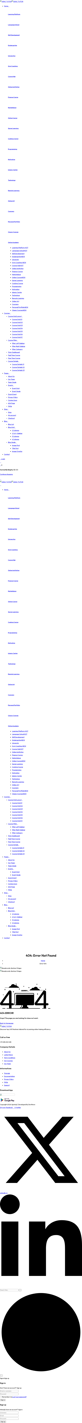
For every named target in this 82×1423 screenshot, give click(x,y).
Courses (7, 313)
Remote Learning (18, 298)
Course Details (13, 361)
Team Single (12, 382)
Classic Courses (19, 310)
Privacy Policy (13, 397)
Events (10, 385)
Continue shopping (6, 474)
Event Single (16, 391)
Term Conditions (9, 1058)
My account (12, 415)
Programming (16, 286)
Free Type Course (14, 358)
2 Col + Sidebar (17, 433)
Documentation (9, 1076)
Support (7, 1085)
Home (6, 6)
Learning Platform (20, 248)
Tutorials (7, 1073)
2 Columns (15, 430)
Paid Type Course (14, 355)
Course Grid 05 (17, 331)
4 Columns (15, 439)
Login (3, 459)
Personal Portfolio (20, 307)
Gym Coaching (19, 263)
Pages (6, 373)
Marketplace (16, 274)
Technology (16, 295)
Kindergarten (18, 257)
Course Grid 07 (17, 337)
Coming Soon (12, 400)
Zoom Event (12, 394)
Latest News (8, 1055)
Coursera (15, 304)
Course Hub (17, 266)
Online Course (18, 277)
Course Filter (12, 340)
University (15, 260)
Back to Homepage (6, 1023)
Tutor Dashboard (14, 352)
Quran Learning (17, 280)
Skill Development (18, 254)
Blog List (11, 424)
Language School (19, 251)
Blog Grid (11, 427)
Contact (7, 454)
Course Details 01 (18, 364)
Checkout (11, 418)
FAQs (10, 406)
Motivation (15, 289)
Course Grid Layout (15, 316)
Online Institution (18, 268)
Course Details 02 (18, 367)
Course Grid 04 (17, 328)
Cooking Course (17, 283)
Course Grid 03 (17, 325)
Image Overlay (17, 451)
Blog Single (12, 442)
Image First (16, 445)
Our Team (11, 379)
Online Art (15, 301)
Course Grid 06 (17, 334)
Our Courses (8, 1061)
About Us (11, 376)
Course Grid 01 (17, 319)
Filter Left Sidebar (18, 343)
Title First (15, 448)
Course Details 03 (18, 370)
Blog (5, 421)
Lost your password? (19, 1397)
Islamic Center (17, 292)
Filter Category (17, 349)
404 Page (11, 403)
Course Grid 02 (17, 322)
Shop (6, 409)
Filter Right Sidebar (18, 346)
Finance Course (17, 271)
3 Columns (15, 436)
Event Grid (15, 388)
